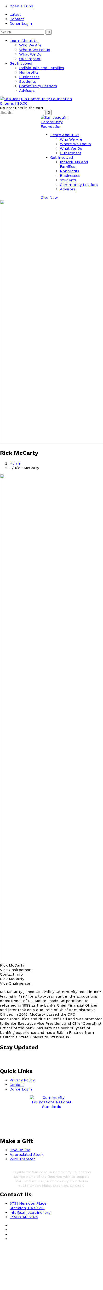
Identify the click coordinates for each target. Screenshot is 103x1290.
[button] (14, 103)
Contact (17, 19)
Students (27, 81)
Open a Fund (21, 6)
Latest (15, 14)
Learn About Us (24, 40)
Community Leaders (38, 86)
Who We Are (30, 45)
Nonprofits (29, 72)
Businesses (29, 77)
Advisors (27, 90)
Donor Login (21, 23)
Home (15, 463)
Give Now (49, 197)
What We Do (30, 54)
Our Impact (29, 58)
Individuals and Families (41, 68)
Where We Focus (34, 49)
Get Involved (21, 63)
